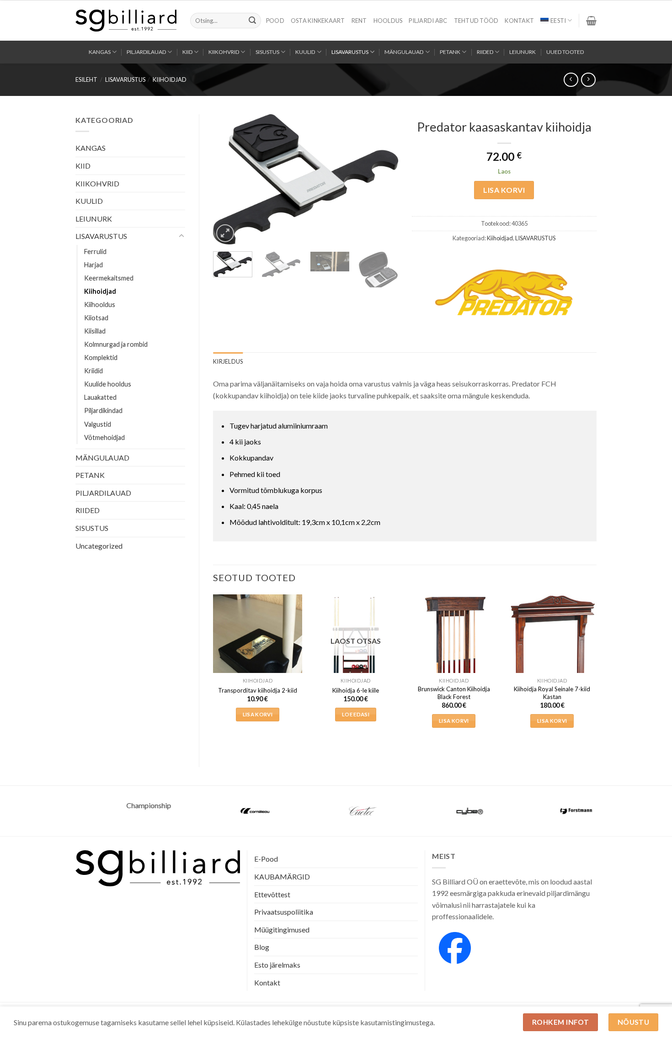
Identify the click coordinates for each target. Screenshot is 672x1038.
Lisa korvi (504, 189)
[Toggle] (181, 236)
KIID (187, 51)
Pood (275, 20)
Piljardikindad (103, 410)
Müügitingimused (281, 929)
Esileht (86, 79)
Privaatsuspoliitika (283, 911)
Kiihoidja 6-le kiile (355, 690)
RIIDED (485, 51)
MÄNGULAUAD (403, 51)
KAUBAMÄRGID (282, 876)
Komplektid (100, 357)
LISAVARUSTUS (349, 51)
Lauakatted (100, 397)
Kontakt (519, 20)
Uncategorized (99, 545)
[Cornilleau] (229, 811)
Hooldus (388, 20)
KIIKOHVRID (223, 51)
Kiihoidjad (170, 79)
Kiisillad (95, 331)
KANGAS (100, 51)
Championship (122, 805)
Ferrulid (95, 251)
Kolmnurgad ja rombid (116, 344)
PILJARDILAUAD (146, 51)
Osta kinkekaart (318, 20)
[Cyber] (443, 811)
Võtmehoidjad (104, 437)
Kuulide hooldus (107, 384)
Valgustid (97, 424)
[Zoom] (225, 233)
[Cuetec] (336, 811)
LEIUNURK (522, 51)
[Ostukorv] (591, 21)
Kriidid (93, 371)
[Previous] (228, 179)
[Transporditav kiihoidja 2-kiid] (257, 653)
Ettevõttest (272, 894)
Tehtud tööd (476, 20)
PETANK (450, 51)
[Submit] (252, 20)
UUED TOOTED (565, 51)
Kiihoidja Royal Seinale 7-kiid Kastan (552, 692)
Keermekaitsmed (108, 278)
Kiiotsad (96, 318)
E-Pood (266, 858)
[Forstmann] (550, 811)
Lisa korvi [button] (257, 714)
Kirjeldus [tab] (228, 361)
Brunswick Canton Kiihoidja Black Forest (454, 692)
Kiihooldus (99, 304)
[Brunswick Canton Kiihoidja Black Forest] (453, 661)
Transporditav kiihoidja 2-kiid (257, 690)
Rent (359, 20)
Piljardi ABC (428, 20)
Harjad (93, 265)
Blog (261, 947)
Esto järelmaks (277, 964)
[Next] (382, 179)
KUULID (305, 51)
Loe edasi (355, 714)
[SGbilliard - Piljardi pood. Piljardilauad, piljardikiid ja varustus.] (125, 21)
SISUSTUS (267, 51)
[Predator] (503, 292)
